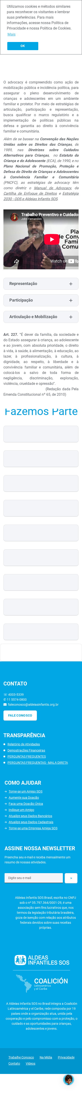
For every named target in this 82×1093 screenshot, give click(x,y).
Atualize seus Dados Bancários (30, 816)
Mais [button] (11, 34)
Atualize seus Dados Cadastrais (31, 822)
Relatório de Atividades (24, 744)
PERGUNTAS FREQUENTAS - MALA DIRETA (38, 762)
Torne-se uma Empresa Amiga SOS (33, 828)
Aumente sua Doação (24, 797)
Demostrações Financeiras (26, 750)
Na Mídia (46, 1057)
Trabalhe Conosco (21, 1057)
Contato (14, 1063)
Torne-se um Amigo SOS (25, 791)
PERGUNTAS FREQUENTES (27, 756)
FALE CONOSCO (20, 715)
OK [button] (22, 46)
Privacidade (66, 1057)
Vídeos (30, 1063)
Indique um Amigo (21, 810)
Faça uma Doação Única (26, 804)
